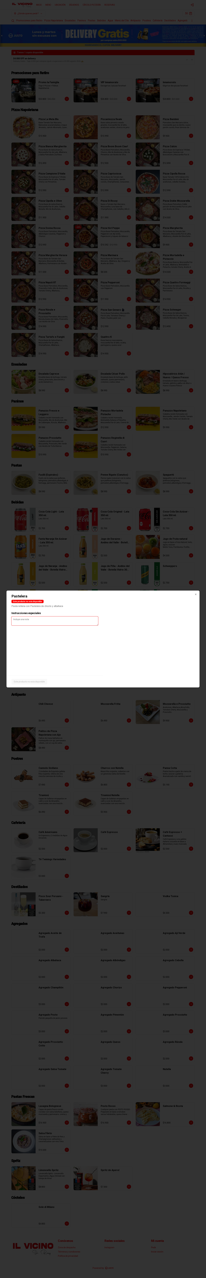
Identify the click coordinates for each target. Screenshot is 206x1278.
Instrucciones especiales (26, 613)
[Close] (196, 594)
